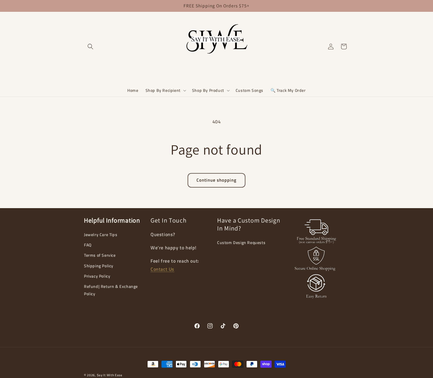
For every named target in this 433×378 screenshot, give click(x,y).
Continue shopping (216, 180)
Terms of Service (100, 255)
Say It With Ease (110, 375)
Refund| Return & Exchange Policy (111, 290)
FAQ (88, 245)
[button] (165, 90)
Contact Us (162, 269)
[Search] (90, 46)
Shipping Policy (98, 266)
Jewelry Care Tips (100, 234)
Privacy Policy (97, 276)
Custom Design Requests (241, 242)
